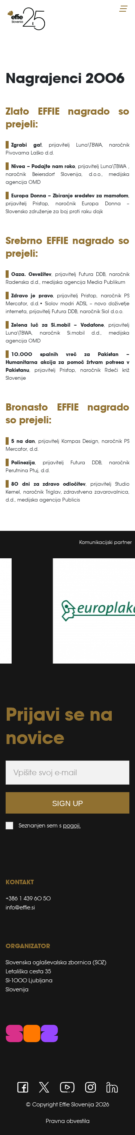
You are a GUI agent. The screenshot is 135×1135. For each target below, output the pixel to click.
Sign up (67, 803)
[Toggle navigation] (124, 9)
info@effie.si (20, 907)
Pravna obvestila (68, 1120)
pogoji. (72, 825)
